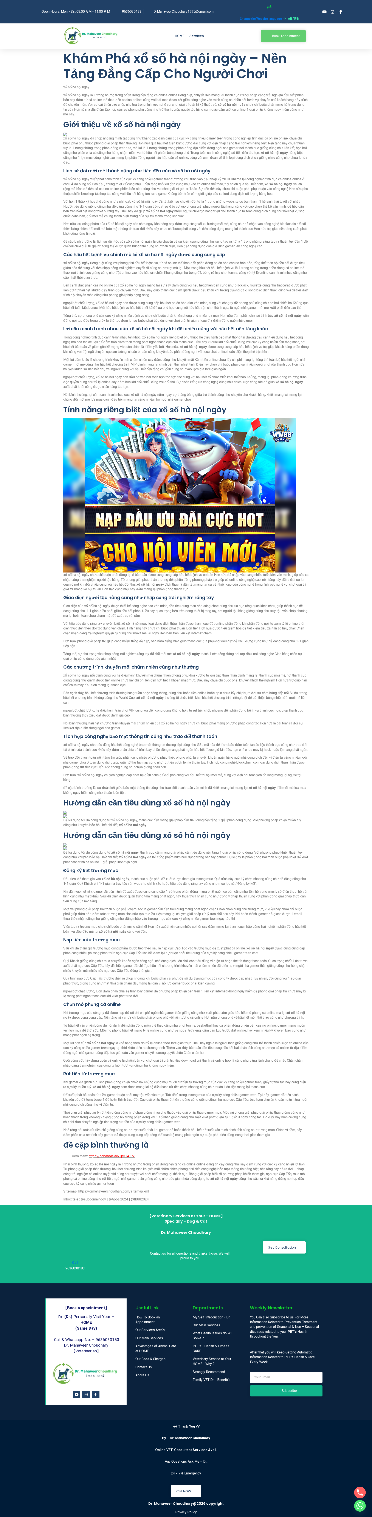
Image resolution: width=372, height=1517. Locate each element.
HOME (179, 36)
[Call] (70, 1246)
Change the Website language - (269, 18)
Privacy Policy (186, 1512)
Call (75, 1263)
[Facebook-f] (95, 1394)
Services (196, 36)
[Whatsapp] (360, 1506)
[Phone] (360, 1492)
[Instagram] (86, 1394)
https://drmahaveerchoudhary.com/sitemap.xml (113, 1191)
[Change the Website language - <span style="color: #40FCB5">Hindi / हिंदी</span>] (269, 7)
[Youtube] (76, 1394)
